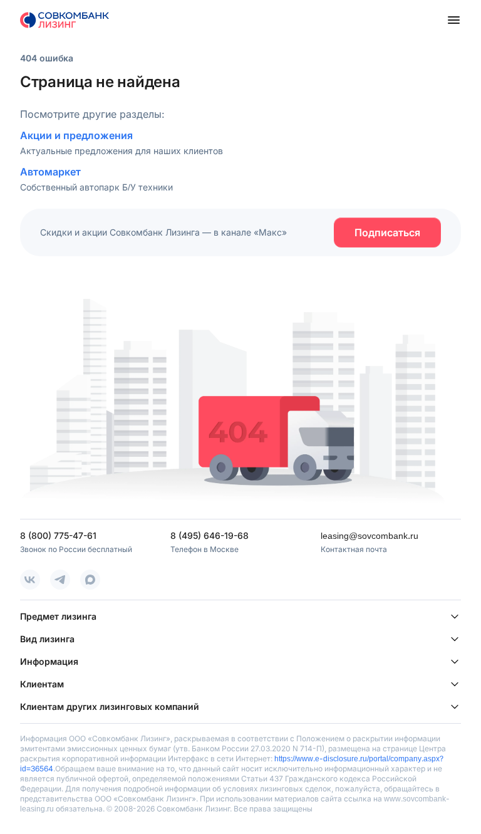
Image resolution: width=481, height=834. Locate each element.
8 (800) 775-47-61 (58, 535)
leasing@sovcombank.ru (369, 535)
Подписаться (387, 232)
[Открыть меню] (453, 20)
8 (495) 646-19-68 (209, 535)
